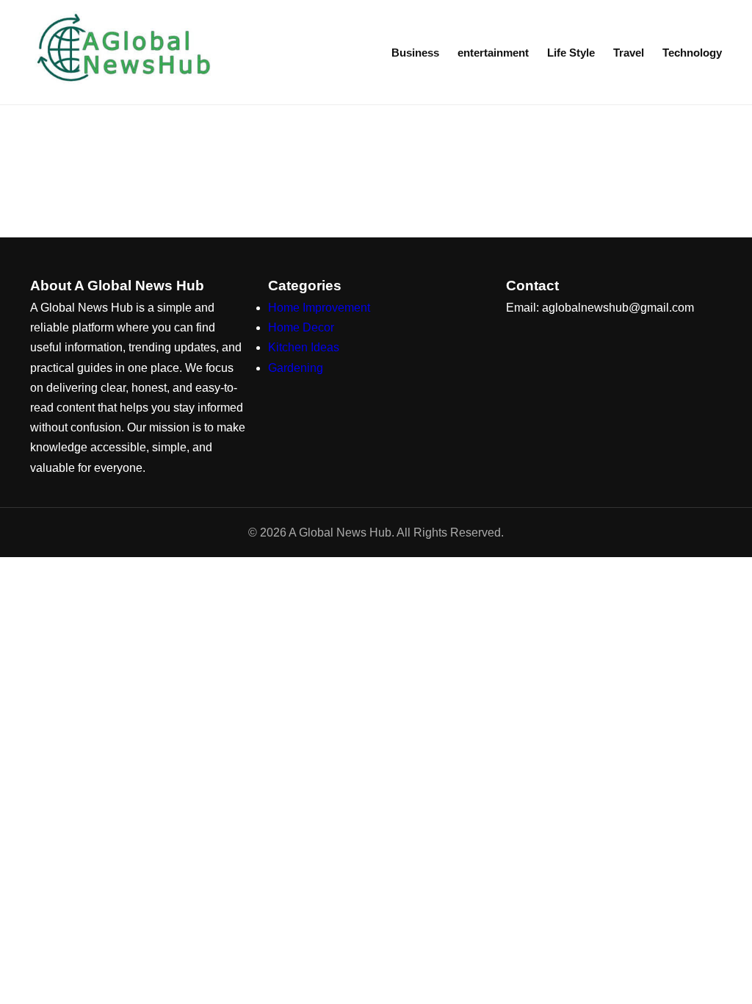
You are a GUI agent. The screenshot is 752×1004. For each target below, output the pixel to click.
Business (415, 52)
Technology (692, 52)
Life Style (571, 52)
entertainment (493, 52)
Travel (628, 52)
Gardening (295, 368)
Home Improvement (319, 307)
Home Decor (301, 327)
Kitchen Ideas (303, 347)
